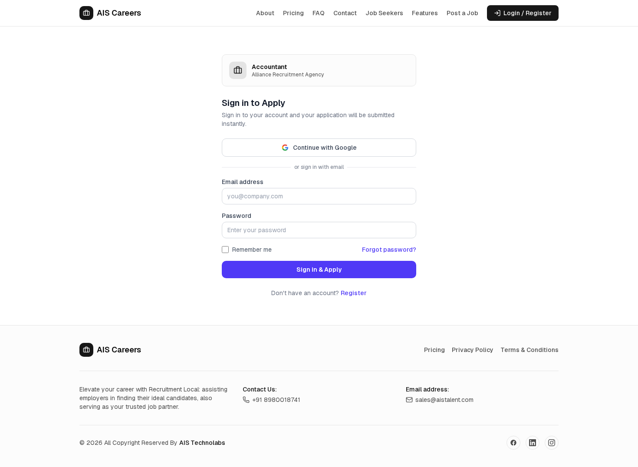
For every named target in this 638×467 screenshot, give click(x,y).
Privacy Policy (472, 350)
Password (236, 216)
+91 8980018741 (276, 400)
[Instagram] (552, 443)
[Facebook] (513, 443)
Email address (242, 182)
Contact (345, 13)
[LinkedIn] (532, 443)
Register (354, 293)
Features (425, 13)
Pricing (293, 13)
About (265, 13)
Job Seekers (384, 13)
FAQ (318, 13)
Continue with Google (325, 147)
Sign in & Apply (319, 269)
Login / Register (527, 13)
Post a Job (462, 13)
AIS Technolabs (202, 443)
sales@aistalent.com (444, 400)
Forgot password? (389, 249)
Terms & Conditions (529, 350)
